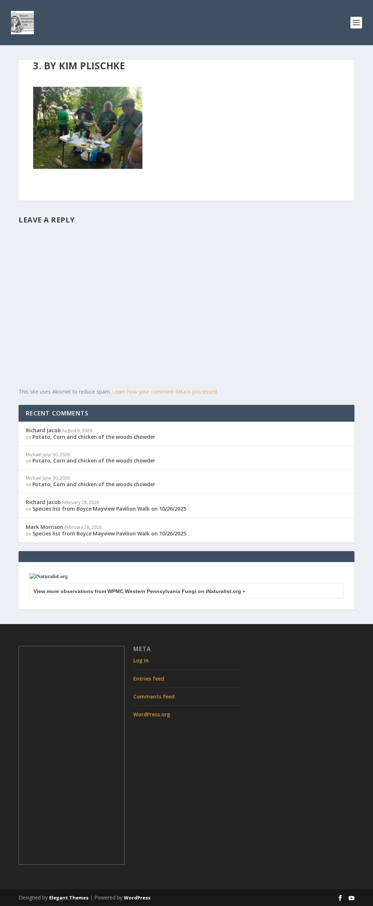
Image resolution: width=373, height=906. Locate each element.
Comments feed (153, 696)
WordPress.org (151, 714)
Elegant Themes (69, 897)
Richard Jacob (43, 430)
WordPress (137, 897)
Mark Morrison (44, 526)
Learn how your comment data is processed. (165, 391)
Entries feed (148, 678)
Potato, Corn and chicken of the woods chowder (93, 436)
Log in (141, 660)
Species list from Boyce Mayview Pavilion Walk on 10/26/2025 (109, 508)
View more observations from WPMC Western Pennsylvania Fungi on (140, 591)
